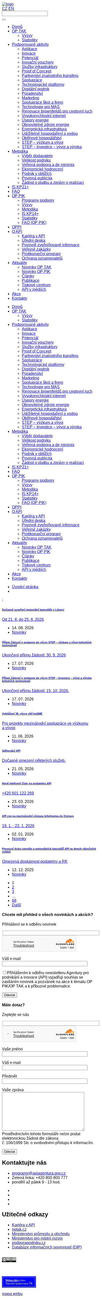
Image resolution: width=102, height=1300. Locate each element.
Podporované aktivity (30, 324)
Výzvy (27, 315)
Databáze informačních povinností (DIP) (47, 1247)
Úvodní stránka (25, 587)
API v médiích (34, 569)
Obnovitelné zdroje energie (45, 405)
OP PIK (18, 476)
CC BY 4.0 (29, 1264)
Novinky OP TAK (36, 547)
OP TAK (19, 311)
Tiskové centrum (36, 565)
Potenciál (30, 338)
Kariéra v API (33, 516)
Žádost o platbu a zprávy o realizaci (53, 462)
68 (14, 900)
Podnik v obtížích (37, 454)
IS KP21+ (20, 467)
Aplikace (29, 329)
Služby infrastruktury (39, 347)
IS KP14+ (30, 494)
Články (28, 556)
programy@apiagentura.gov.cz (39, 1173)
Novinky (19, 632)
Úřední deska (33, 520)
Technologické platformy (43, 364)
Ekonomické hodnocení (42, 449)
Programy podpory (38, 480)
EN (11, 8)
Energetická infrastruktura (44, 409)
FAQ (16, 471)
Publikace (30, 560)
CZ (4, 8)
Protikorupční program (41, 534)
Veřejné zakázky (36, 529)
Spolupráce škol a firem (42, 382)
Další (16, 905)
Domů (17, 307)
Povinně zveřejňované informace (50, 525)
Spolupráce (32, 360)
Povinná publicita (37, 458)
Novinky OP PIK (36, 552)
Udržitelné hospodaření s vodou (50, 413)
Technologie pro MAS (41, 387)
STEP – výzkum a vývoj (42, 422)
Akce (16, 574)
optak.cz (19, 1229)
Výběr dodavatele (37, 436)
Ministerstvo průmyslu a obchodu (41, 1234)
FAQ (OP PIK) (34, 503)
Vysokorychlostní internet (44, 396)
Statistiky (30, 320)
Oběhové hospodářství (41, 418)
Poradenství (32, 373)
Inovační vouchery (38, 342)
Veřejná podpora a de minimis (48, 445)
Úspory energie (35, 400)
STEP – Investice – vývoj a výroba (52, 427)
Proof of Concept (36, 351)
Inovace (29, 333)
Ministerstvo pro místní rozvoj (37, 1238)
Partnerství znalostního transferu (50, 356)
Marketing (30, 378)
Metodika (20, 431)
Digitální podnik (35, 369)
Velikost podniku (36, 440)
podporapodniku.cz (29, 1243)
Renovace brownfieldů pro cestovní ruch (57, 391)
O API (17, 511)
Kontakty (19, 578)
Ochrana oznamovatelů (42, 538)
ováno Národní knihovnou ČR (18, 1282)
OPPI (16, 507)
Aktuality (19, 543)
